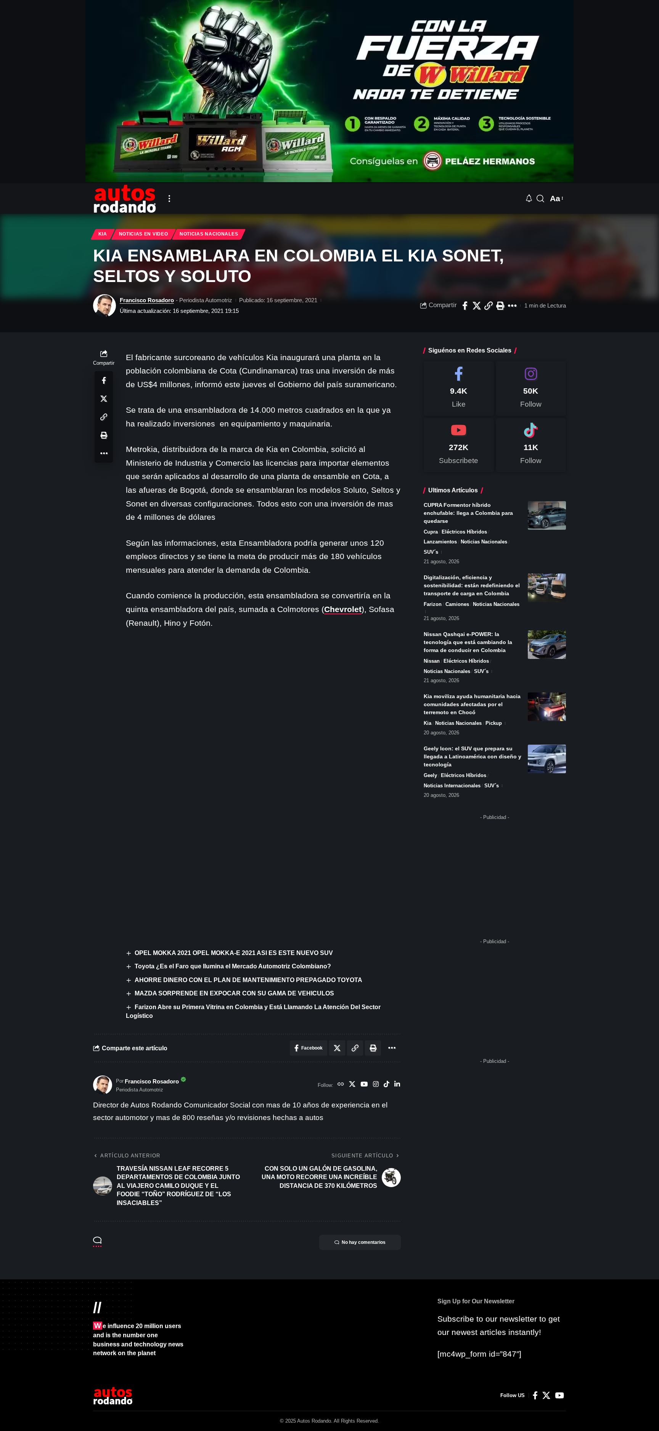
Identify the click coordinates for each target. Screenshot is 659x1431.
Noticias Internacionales (452, 785)
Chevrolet (343, 609)
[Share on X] (476, 306)
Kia (102, 234)
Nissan (432, 661)
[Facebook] (459, 388)
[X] (352, 1085)
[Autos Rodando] (124, 198)
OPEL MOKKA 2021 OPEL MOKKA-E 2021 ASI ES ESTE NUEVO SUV (234, 953)
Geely (430, 775)
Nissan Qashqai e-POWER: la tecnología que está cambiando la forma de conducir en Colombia (468, 642)
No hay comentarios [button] (364, 1242)
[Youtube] (459, 445)
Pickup (493, 723)
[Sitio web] (341, 1085)
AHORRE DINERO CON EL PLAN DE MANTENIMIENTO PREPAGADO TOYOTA (248, 980)
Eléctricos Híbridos (464, 532)
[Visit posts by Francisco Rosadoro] (104, 305)
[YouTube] (364, 1085)
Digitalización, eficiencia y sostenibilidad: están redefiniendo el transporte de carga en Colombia (472, 585)
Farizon (433, 604)
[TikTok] (386, 1085)
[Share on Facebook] (465, 306)
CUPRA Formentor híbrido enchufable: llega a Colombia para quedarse (468, 513)
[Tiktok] (531, 445)
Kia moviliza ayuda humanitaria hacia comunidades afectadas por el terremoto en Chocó (472, 704)
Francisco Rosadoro (147, 300)
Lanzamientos (440, 542)
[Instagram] (375, 1085)
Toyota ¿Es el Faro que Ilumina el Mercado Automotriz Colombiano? (233, 966)
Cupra (431, 532)
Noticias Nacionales (209, 234)
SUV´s (431, 552)
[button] (169, 198)
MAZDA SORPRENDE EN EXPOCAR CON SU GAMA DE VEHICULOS (234, 993)
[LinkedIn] (397, 1085)
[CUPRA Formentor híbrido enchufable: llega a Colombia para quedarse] (547, 515)
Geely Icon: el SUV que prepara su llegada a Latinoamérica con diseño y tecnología (472, 756)
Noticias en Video (143, 234)
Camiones (457, 604)
